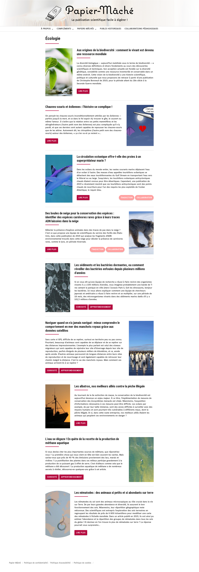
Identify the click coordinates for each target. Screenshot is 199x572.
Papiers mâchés (85, 29)
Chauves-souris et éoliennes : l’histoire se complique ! (78, 107)
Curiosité (81, 307)
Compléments (64, 29)
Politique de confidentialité (36, 563)
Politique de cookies (82, 563)
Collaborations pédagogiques (141, 29)
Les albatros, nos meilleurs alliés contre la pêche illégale (109, 386)
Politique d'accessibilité (60, 563)
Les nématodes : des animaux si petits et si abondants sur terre (113, 493)
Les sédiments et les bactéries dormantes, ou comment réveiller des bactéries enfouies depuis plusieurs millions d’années (109, 269)
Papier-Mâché (15, 563)
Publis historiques (110, 29)
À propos (46, 29)
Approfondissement (100, 307)
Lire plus (83, 91)
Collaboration (144, 198)
